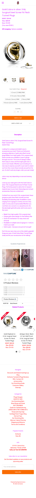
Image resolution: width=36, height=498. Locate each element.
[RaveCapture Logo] (27, 270)
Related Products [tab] (18, 307)
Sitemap (18, 387)
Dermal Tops (18, 416)
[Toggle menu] (3, 3)
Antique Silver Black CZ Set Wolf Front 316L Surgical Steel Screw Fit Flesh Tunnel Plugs (26, 338)
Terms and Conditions (18, 424)
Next (34, 330)
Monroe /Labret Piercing (18, 420)
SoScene (18, 434)
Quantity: (18, 108)
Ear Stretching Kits (18, 418)
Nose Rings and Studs (18, 403)
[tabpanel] (9, 330)
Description (18, 135)
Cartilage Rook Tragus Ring (18, 414)
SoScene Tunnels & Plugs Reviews (18, 377)
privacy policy (18, 381)
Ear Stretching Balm (18, 401)
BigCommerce (21, 482)
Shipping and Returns (18, 422)
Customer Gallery (18, 385)
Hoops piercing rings (18, 412)
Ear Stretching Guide (18, 383)
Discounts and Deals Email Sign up (18, 373)
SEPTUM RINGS (18, 405)
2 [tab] (19, 351)
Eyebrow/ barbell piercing (18, 407)
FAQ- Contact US (18, 379)
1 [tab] (16, 351)
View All (18, 436)
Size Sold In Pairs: (18, 89)
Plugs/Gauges (18, 397)
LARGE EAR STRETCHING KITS (18, 409)
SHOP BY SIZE (18, 399)
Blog (18, 375)
